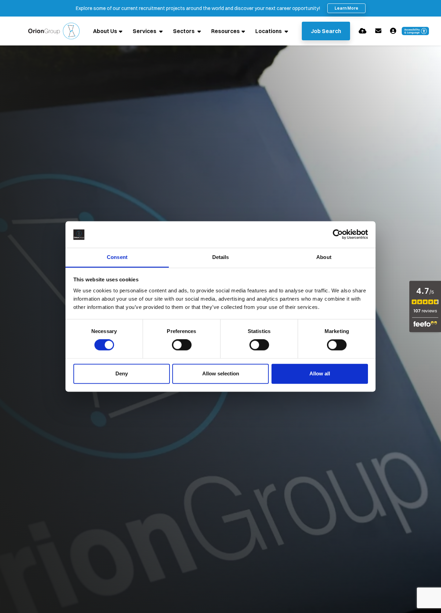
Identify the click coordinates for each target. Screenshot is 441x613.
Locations (269, 31)
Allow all (319, 373)
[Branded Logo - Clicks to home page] (54, 31)
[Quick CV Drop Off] (363, 31)
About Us (105, 31)
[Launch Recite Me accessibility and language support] (415, 31)
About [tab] (323, 257)
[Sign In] (393, 31)
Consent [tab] (117, 257)
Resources (225, 31)
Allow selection (220, 373)
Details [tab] (220, 257)
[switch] (182, 345)
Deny (121, 373)
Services (145, 31)
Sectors (184, 31)
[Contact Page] (378, 31)
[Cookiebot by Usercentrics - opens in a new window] (338, 234)
